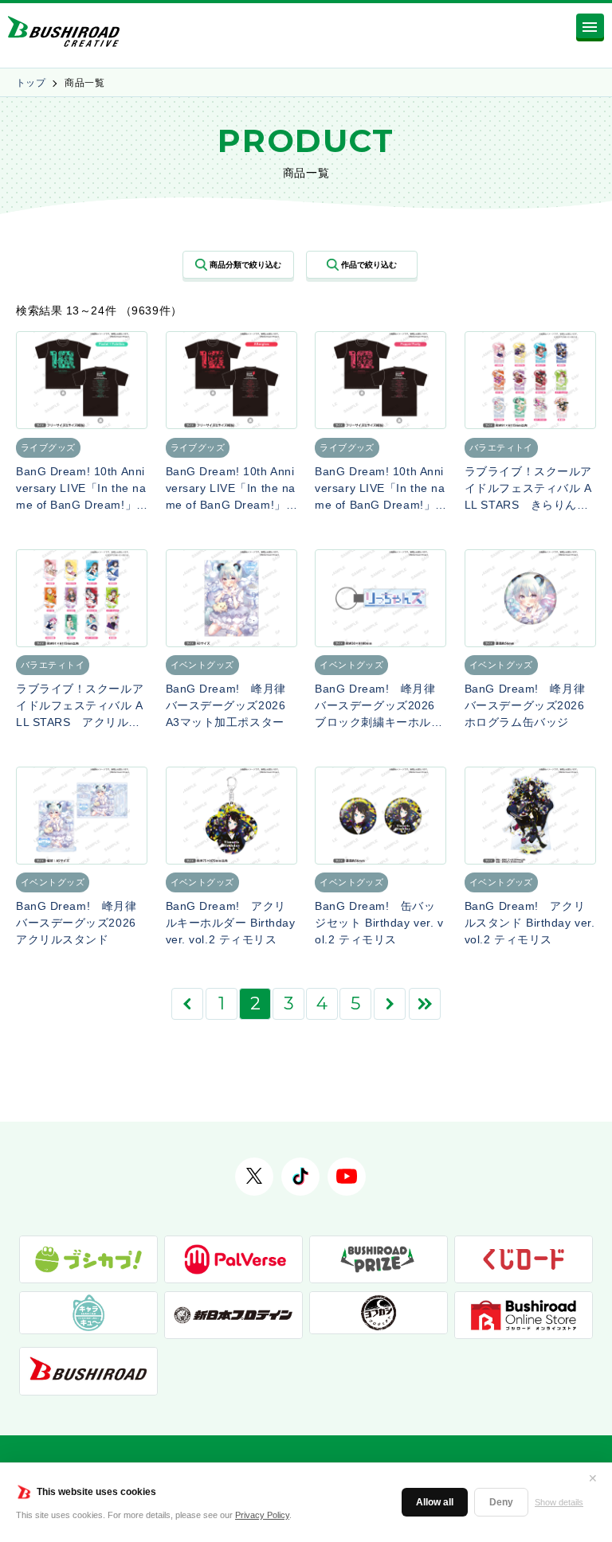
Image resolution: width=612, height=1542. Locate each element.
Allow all (434, 1502)
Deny (501, 1502)
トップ (30, 82)
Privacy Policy (262, 1515)
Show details (559, 1502)
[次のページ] (390, 1004)
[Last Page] (425, 1004)
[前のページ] (187, 1004)
